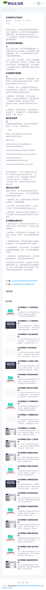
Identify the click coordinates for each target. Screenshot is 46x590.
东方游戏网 (8, 588)
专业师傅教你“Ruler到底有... (27, 428)
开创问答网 (31, 586)
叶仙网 (17, 586)
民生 (8, 10)
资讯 (18, 582)
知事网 (37, 586)
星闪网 (26, 586)
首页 (3, 10)
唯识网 (22, 586)
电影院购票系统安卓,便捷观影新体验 (23, 284)
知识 (27, 582)
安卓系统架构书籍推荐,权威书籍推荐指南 (24, 281)
